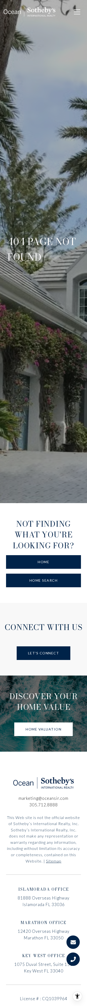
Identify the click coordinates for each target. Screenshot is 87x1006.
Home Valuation (43, 729)
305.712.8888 (43, 804)
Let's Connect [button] (43, 653)
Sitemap (53, 861)
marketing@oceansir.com (43, 798)
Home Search (43, 580)
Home (43, 562)
